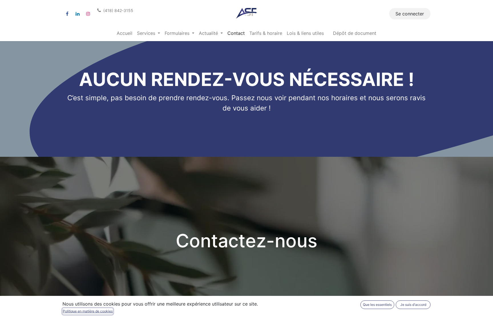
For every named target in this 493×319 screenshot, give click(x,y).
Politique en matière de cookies (88, 311)
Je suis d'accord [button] (413, 304)
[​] (67, 13)
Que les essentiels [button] (377, 304)
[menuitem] (124, 33)
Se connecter (409, 14)
